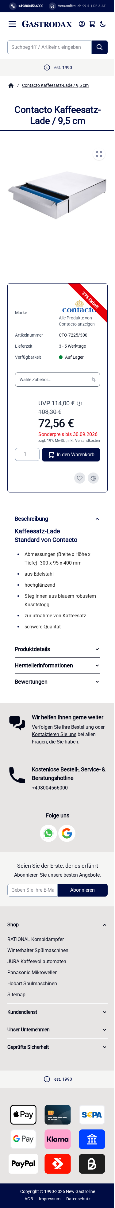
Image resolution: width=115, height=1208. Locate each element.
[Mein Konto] (82, 24)
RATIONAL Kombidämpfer (35, 950)
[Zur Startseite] (47, 24)
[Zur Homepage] (11, 85)
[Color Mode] (103, 24)
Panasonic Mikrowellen (32, 983)
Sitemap (16, 1005)
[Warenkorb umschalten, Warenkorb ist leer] (92, 24)
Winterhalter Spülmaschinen (37, 961)
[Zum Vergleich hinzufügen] (93, 478)
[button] (57, 379)
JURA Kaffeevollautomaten (36, 972)
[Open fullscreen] (99, 154)
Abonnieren (79, 901)
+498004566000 (50, 798)
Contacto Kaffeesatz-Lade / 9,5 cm (55, 85)
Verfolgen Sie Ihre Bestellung (63, 738)
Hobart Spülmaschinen (32, 994)
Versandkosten (87, 440)
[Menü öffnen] (12, 24)
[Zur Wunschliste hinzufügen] (79, 478)
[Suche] (100, 47)
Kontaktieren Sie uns (65, 745)
